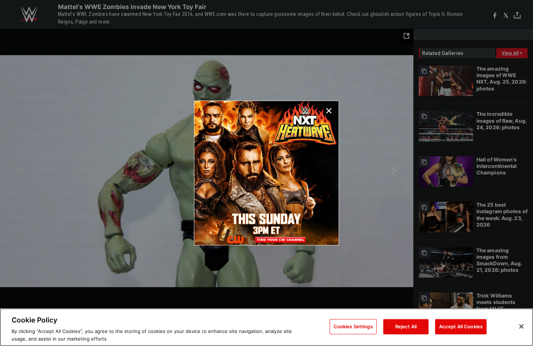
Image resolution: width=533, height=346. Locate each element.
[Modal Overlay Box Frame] (266, 173)
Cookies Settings (353, 326)
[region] (266, 327)
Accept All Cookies (461, 326)
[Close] (521, 326)
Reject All (406, 326)
